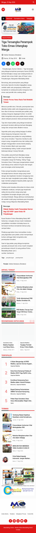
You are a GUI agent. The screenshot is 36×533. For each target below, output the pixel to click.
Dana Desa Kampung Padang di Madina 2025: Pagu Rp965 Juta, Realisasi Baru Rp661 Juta (21, 373)
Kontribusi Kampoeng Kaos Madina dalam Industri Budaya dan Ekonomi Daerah (20, 382)
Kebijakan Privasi (21, 514)
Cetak (23, 58)
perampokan (19, 257)
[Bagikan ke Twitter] (8, 64)
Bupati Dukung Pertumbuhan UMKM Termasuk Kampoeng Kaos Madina (20, 392)
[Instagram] (14, 521)
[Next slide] (33, 321)
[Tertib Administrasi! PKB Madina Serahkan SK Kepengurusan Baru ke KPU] (9, 301)
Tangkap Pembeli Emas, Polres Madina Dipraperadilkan (26, 347)
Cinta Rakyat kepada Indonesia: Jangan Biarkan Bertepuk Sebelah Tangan (21, 458)
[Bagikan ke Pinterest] (18, 64)
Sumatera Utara (19, 18)
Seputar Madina (7, 37)
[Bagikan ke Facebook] (4, 64)
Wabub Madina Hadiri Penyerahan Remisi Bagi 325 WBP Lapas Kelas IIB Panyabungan (18, 211)
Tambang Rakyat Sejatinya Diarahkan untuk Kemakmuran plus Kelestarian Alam (22, 417)
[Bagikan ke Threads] (22, 64)
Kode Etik (30, 514)
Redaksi (12, 514)
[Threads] (18, 521)
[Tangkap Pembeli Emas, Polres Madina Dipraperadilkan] (26, 333)
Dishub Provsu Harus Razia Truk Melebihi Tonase (18, 101)
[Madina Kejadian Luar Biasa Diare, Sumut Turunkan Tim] (9, 333)
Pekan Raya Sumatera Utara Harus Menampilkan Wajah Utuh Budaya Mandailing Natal (21, 401)
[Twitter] (25, 521)
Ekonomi (13, 384)
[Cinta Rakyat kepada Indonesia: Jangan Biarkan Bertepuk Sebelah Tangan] (7, 459)
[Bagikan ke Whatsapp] (13, 64)
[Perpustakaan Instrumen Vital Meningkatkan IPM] (9, 279)
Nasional (9, 18)
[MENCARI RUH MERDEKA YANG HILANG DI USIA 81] (7, 448)
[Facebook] (10, 521)
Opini (12, 403)
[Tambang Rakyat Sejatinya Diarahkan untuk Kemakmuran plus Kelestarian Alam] (7, 417)
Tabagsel (29, 18)
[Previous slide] (31, 321)
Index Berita (5, 514)
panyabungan (10, 257)
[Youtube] (22, 521)
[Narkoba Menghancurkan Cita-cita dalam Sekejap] (9, 290)
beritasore (10, 253)
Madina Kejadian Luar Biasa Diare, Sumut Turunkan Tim (9, 347)
